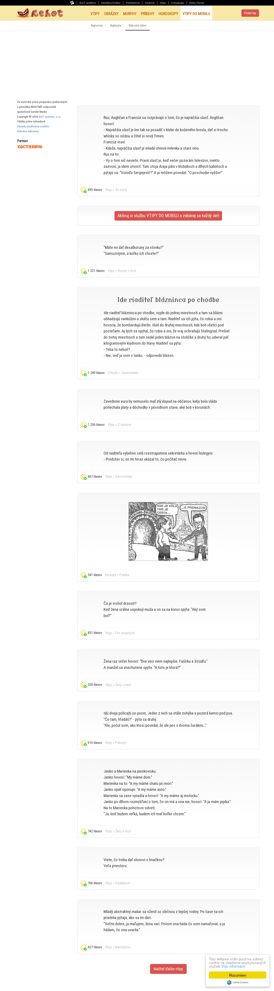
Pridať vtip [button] (250, 13)
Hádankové (122, 883)
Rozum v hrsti (127, 271)
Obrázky (111, 13)
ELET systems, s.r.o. (50, 116)
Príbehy (147, 13)
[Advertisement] (137, 63)
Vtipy (163, 2)
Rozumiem (237, 975)
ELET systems (88, 2)
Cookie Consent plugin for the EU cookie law (237, 982)
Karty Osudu (196, 2)
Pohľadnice (133, 2)
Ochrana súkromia (28, 131)
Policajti (120, 743)
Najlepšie (115, 25)
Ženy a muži (123, 685)
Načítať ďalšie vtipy (168, 969)
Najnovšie (97, 25)
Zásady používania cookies (33, 126)
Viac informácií (233, 966)
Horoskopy (177, 2)
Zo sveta (121, 190)
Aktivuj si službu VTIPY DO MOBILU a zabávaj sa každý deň (168, 215)
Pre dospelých (125, 633)
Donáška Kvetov (111, 2)
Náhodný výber (137, 25)
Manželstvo (122, 947)
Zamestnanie (129, 373)
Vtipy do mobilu (196, 13)
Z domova (124, 425)
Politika (124, 575)
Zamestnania (123, 476)
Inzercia (150, 2)
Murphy (130, 13)
